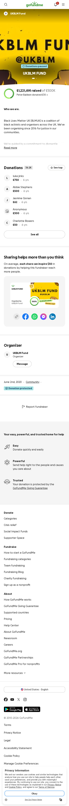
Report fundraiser (37, 406)
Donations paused (36, 66)
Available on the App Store (32, 709)
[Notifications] (55, 4)
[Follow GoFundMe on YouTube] (12, 699)
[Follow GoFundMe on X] (18, 699)
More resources (13, 673)
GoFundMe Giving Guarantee (30, 488)
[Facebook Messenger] (43, 316)
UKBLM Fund (20, 353)
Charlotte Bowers (23, 220)
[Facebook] (25, 316)
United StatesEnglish (36, 689)
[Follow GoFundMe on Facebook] (6, 699)
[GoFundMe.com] (34, 4)
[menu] (63, 4)
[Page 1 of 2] (33, 78)
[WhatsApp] (34, 316)
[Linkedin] (52, 316)
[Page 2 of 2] (36, 78)
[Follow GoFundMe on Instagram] (25, 699)
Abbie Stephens (22, 187)
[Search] (6, 4)
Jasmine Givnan (22, 198)
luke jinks (18, 176)
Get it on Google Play (13, 709)
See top (58, 167)
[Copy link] (16, 316)
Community (32, 381)
